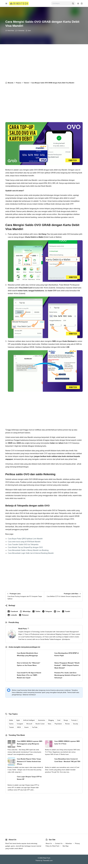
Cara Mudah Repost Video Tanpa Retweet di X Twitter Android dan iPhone (29, 761)
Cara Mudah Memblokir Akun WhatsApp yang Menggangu (27, 654)
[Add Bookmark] (28, 30)
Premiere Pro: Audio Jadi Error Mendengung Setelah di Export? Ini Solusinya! (67, 675)
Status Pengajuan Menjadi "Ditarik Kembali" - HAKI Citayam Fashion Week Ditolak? (67, 665)
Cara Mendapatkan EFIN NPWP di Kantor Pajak (66, 654)
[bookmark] (82, 3)
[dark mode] (78, 3)
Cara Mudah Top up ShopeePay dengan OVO (25, 547)
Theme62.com (48, 860)
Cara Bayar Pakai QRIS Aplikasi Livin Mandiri (25, 539)
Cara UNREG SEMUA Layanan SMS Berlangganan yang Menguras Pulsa (29, 743)
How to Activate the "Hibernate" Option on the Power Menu (28, 664)
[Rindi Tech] (19, 3)
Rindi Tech (46, 858)
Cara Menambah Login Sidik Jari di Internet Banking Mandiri (31, 553)
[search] (73, 3)
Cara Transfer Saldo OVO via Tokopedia (23, 544)
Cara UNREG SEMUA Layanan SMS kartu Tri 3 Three (67, 742)
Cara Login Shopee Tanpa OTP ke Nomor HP (29, 778)
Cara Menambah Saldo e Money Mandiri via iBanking (28, 550)
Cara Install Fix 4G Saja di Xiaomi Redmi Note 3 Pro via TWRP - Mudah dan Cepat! (29, 675)
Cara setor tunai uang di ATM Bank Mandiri (24, 542)
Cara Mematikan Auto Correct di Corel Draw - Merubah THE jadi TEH (67, 760)
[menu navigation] (6, 3)
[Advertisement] (44, 62)
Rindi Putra (11, 30)
